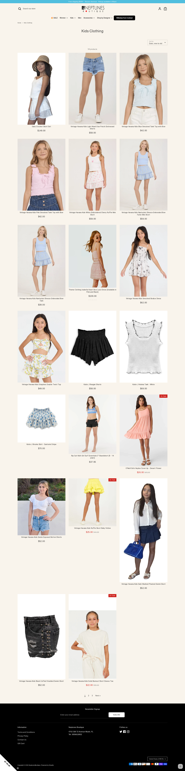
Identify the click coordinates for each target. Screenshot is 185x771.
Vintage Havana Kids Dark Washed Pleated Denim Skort (144, 584)
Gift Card (21, 743)
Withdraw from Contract (124, 18)
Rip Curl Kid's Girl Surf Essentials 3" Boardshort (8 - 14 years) (92, 457)
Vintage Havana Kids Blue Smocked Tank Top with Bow (143, 127)
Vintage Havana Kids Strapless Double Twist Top (41, 384)
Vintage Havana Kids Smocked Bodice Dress (143, 299)
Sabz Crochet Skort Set (41, 127)
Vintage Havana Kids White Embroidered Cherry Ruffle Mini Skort (92, 213)
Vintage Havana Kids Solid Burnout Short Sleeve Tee (92, 681)
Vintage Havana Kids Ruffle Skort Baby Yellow (92, 528)
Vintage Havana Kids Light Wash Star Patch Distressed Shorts (92, 128)
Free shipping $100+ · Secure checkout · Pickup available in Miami (92, 1)
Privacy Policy (23, 736)
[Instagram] (128, 731)
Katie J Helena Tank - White (143, 384)
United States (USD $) (156, 759)
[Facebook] (124, 731)
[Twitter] (121, 731)
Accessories (88, 18)
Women (63, 18)
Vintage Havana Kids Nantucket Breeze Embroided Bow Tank (41, 300)
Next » (98, 696)
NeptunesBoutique (34, 765)
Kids (72, 18)
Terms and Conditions (26, 732)
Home (19, 23)
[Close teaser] (18, 768)
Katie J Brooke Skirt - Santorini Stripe (41, 444)
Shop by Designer (104, 18)
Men (79, 18)
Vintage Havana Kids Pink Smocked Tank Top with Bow (41, 212)
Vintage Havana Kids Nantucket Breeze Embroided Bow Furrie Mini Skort (144, 213)
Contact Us (22, 740)
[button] (8, 762)
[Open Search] (20, 9)
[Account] (160, 9)
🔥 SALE (54, 18)
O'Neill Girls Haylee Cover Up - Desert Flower (143, 468)
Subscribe (116, 715)
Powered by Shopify (47, 765)
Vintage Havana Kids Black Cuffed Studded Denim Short (41, 681)
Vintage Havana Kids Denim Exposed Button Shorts (41, 537)
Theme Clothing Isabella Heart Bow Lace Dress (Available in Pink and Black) (92, 291)
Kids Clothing (28, 23)
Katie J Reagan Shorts (92, 384)
